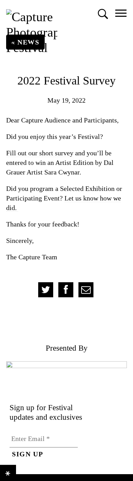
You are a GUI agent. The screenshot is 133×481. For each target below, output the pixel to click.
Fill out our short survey (39, 153)
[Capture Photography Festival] (31, 32)
